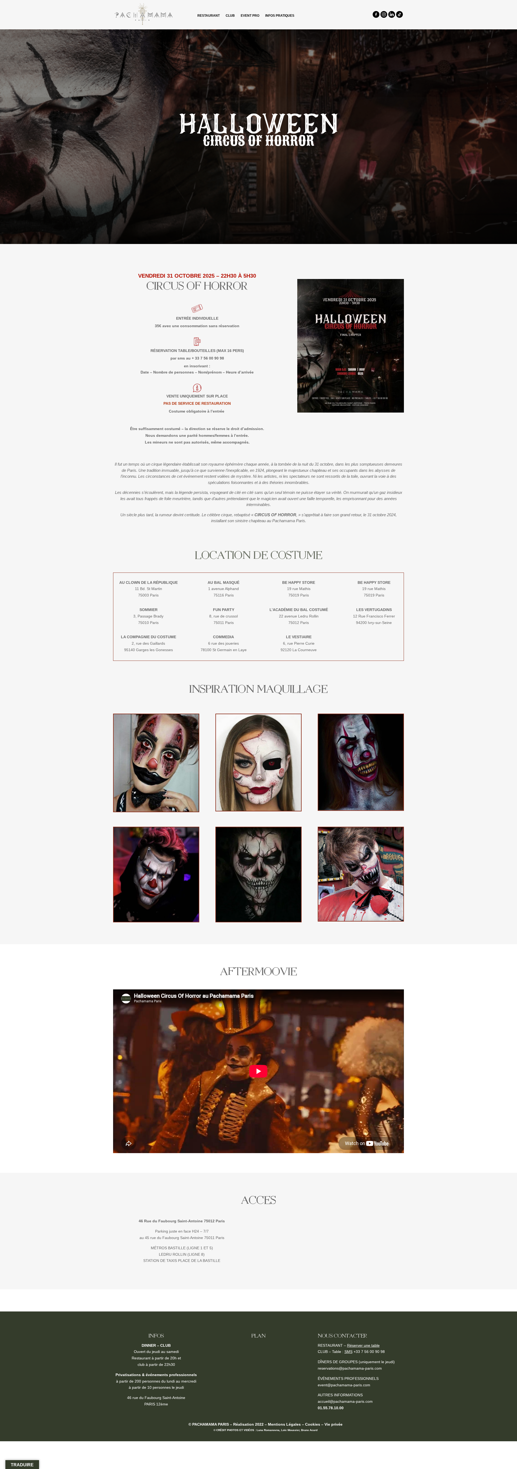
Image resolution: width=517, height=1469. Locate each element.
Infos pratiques (279, 16)
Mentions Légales (284, 1424)
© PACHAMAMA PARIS (208, 1424)
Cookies (312, 1424)
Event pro (250, 16)
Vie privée (333, 1424)
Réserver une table (363, 1345)
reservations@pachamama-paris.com (350, 1368)
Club (230, 16)
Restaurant (208, 16)
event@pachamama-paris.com (344, 1385)
